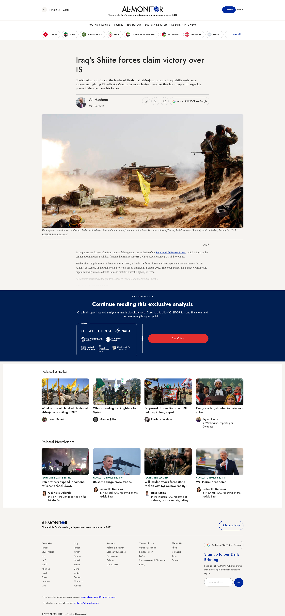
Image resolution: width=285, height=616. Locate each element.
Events (66, 9)
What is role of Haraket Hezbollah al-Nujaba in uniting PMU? (65, 410)
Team (174, 556)
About (174, 547)
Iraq (76, 543)
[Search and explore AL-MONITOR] (44, 9)
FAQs (141, 556)
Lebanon (46, 581)
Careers (175, 560)
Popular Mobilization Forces (171, 252)
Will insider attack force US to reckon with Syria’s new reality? (165, 484)
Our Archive (112, 564)
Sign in (240, 9)
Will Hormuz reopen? (211, 482)
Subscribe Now (231, 525)
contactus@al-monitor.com (86, 603)
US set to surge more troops (112, 482)
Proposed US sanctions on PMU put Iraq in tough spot (165, 410)
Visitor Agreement (147, 547)
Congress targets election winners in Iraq (219, 410)
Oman (77, 551)
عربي (205, 244)
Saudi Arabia (48, 551)
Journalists (176, 551)
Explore (175, 25)
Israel (44, 564)
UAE (44, 560)
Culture (118, 25)
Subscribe (229, 9)
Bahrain (77, 556)
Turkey (45, 547)
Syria (44, 585)
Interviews (190, 25)
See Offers (178, 338)
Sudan (77, 573)
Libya (76, 568)
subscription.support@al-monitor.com (98, 597)
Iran (43, 556)
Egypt (44, 573)
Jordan (77, 547)
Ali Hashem (98, 99)
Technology (134, 25)
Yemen (77, 564)
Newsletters (54, 9)
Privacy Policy (146, 551)
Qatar (44, 577)
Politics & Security (99, 25)
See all (237, 34)
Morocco (78, 581)
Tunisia (77, 577)
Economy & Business (156, 25)
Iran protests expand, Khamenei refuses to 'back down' (63, 484)
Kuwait (77, 560)
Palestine (46, 568)
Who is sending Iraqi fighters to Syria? (114, 410)
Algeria (77, 585)
